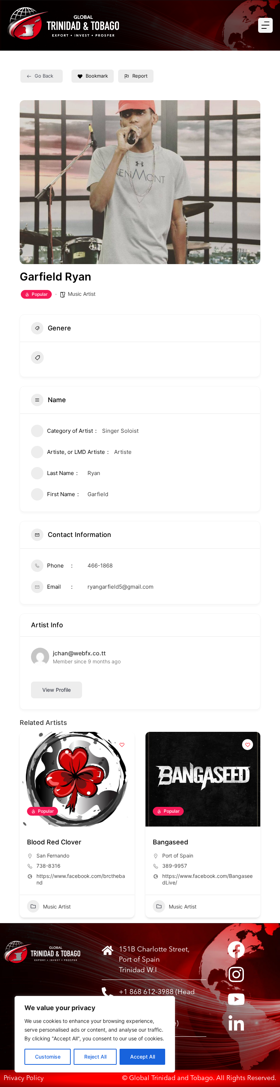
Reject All (95, 1056)
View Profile (56, 690)
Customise (48, 1056)
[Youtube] (236, 999)
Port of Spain (177, 855)
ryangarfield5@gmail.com (120, 586)
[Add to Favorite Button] (121, 744)
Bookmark (97, 76)
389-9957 (174, 866)
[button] (25, 827)
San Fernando (52, 855)
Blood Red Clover (54, 842)
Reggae (57, 357)
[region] (95, 1034)
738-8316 (48, 866)
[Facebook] (236, 949)
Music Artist (82, 294)
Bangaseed (170, 842)
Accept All (142, 1056)
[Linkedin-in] (236, 1024)
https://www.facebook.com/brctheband (80, 879)
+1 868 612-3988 (146, 992)
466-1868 (100, 565)
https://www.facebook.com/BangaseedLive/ (207, 879)
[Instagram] (236, 974)
